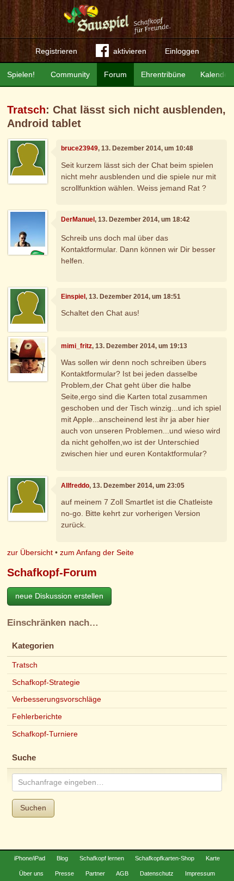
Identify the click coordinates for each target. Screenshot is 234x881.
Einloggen (182, 51)
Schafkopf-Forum (52, 572)
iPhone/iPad (29, 858)
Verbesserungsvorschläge (56, 699)
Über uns (31, 873)
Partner (95, 873)
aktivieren (129, 51)
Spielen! (21, 74)
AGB (122, 873)
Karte (213, 858)
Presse (64, 873)
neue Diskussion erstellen (59, 595)
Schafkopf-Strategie (46, 682)
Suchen (33, 807)
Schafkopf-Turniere (45, 733)
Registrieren (56, 51)
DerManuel (78, 219)
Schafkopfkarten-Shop (164, 858)
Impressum (200, 873)
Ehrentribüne (163, 74)
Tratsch (26, 110)
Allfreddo (75, 485)
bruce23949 (79, 148)
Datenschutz (157, 873)
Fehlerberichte (37, 716)
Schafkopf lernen (101, 858)
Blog (62, 858)
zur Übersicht (30, 552)
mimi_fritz (76, 346)
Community (70, 74)
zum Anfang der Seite (97, 552)
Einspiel (73, 296)
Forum (115, 74)
